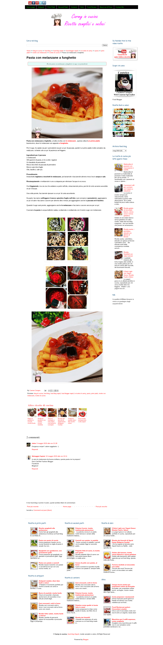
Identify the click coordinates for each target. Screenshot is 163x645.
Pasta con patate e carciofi (49, 563)
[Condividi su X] (53, 391)
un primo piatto (94, 141)
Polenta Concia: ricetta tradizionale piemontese (84, 529)
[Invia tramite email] (49, 391)
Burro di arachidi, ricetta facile (50, 593)
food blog (47, 393)
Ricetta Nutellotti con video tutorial (128, 254)
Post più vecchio (101, 506)
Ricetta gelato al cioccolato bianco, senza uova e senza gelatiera (128, 212)
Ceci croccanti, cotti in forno (49, 603)
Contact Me (120, 7)
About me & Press (106, 7)
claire (34, 443)
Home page (31, 7)
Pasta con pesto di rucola (48, 540)
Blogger (85, 639)
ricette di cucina (40, 395)
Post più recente (32, 506)
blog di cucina (38, 393)
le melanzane (71, 141)
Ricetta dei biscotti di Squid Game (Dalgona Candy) (122, 541)
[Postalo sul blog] (51, 391)
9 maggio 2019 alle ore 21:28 (47, 443)
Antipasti (41, 7)
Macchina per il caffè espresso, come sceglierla (124, 620)
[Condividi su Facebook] (55, 391)
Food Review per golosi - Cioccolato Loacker (121, 608)
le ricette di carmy (80, 393)
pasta (88, 393)
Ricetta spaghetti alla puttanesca (47, 529)
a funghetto (63, 143)
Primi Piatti (51, 7)
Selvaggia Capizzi (38, 456)
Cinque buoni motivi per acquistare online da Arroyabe (123, 585)
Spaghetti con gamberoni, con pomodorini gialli (50, 551)
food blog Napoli (73, 634)
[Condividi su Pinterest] (57, 391)
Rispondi (35, 449)
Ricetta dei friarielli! (82, 617)
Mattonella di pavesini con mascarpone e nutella (129, 167)
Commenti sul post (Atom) (42, 510)
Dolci (82, 7)
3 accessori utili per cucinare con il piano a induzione (129, 188)
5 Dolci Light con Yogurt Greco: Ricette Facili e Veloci (129, 274)
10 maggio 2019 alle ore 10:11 (56, 456)
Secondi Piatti (63, 7)
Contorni (74, 7)
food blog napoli (56, 393)
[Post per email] (45, 390)
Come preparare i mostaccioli (123, 597)
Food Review (91, 7)
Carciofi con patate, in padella (86, 540)
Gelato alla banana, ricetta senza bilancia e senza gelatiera (124, 553)
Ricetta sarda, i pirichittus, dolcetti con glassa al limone (129, 233)
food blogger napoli (68, 393)
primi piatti (94, 393)
